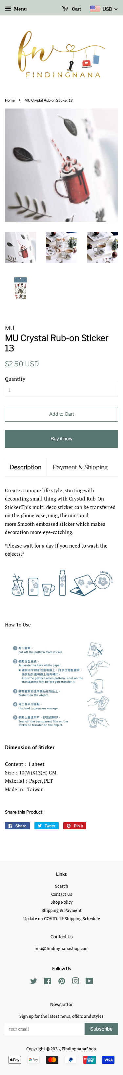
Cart (76, 9)
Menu (20, 9)
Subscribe (101, 1029)
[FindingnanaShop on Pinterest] (61, 982)
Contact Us (61, 894)
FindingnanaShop (79, 1049)
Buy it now (61, 438)
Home (10, 100)
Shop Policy (62, 902)
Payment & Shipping (80, 467)
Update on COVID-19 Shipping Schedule (61, 918)
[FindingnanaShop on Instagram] (75, 982)
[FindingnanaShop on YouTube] (89, 982)
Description (25, 467)
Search (61, 886)
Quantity (15, 379)
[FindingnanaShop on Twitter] (33, 982)
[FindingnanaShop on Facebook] (47, 982)
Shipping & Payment (62, 910)
